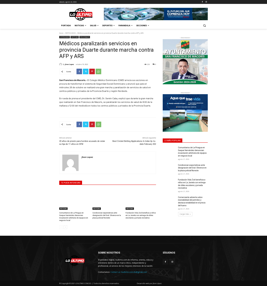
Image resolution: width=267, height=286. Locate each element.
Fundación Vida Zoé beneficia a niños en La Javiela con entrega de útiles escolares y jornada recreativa (141, 215)
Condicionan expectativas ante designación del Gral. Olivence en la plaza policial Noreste (106, 215)
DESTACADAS (70, 33)
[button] (204, 25)
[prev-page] (61, 227)
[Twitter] (85, 71)
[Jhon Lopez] (61, 64)
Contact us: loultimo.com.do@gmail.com (129, 272)
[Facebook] (202, 2)
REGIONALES (84, 37)
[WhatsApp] (98, 71)
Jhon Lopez (69, 64)
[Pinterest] (92, 71)
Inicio (61, 33)
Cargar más (184, 214)
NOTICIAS (74, 37)
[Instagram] (206, 2)
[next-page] (65, 227)
